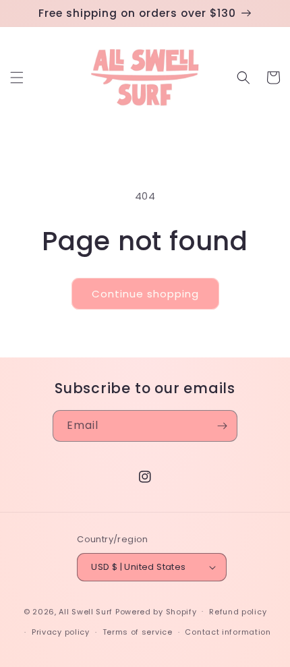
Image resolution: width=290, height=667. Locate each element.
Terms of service (138, 632)
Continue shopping (145, 294)
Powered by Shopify (156, 611)
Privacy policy (61, 632)
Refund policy (237, 611)
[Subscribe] (222, 426)
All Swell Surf (86, 611)
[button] (17, 77)
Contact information (227, 632)
